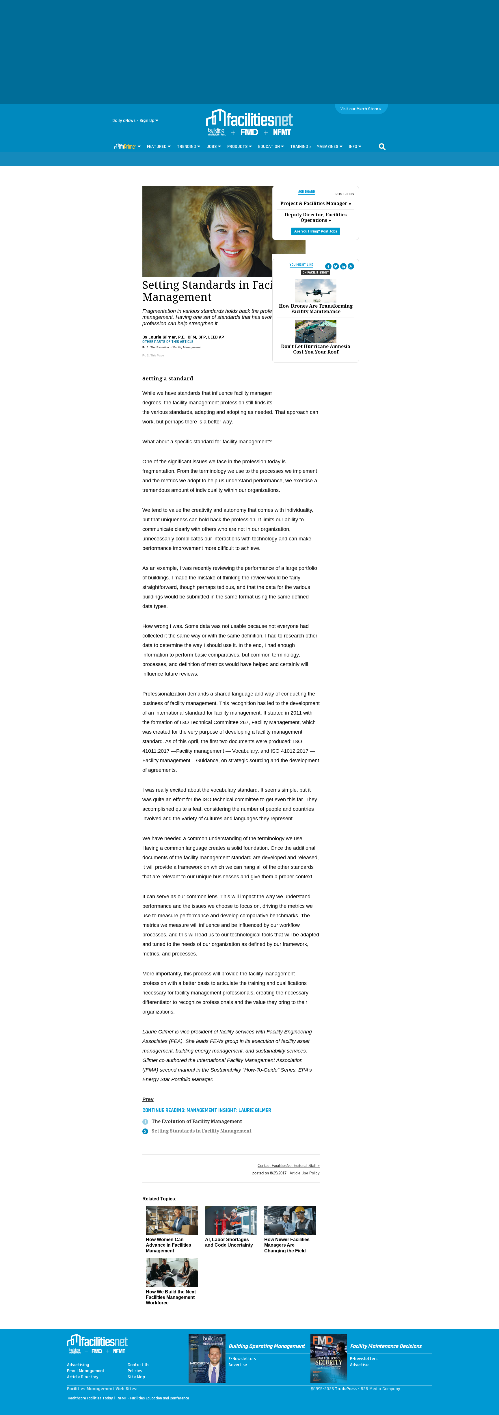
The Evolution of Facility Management (175, 347)
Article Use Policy (305, 1173)
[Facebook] (328, 266)
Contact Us (138, 1365)
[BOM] (217, 135)
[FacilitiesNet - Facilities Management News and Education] (249, 118)
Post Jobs (345, 194)
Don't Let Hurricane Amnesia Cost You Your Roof (315, 349)
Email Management (86, 1371)
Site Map (136, 1377)
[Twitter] (336, 266)
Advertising (78, 1365)
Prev (148, 1099)
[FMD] (249, 134)
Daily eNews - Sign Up (133, 121)
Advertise (237, 1365)
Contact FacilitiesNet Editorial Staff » (289, 1165)
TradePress (346, 1389)
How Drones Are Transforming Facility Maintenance (316, 308)
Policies (135, 1371)
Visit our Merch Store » (360, 109)
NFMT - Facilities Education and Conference (153, 1398)
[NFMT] (282, 134)
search (382, 147)
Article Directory (82, 1377)
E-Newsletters (242, 1359)
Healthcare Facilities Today (90, 1398)
